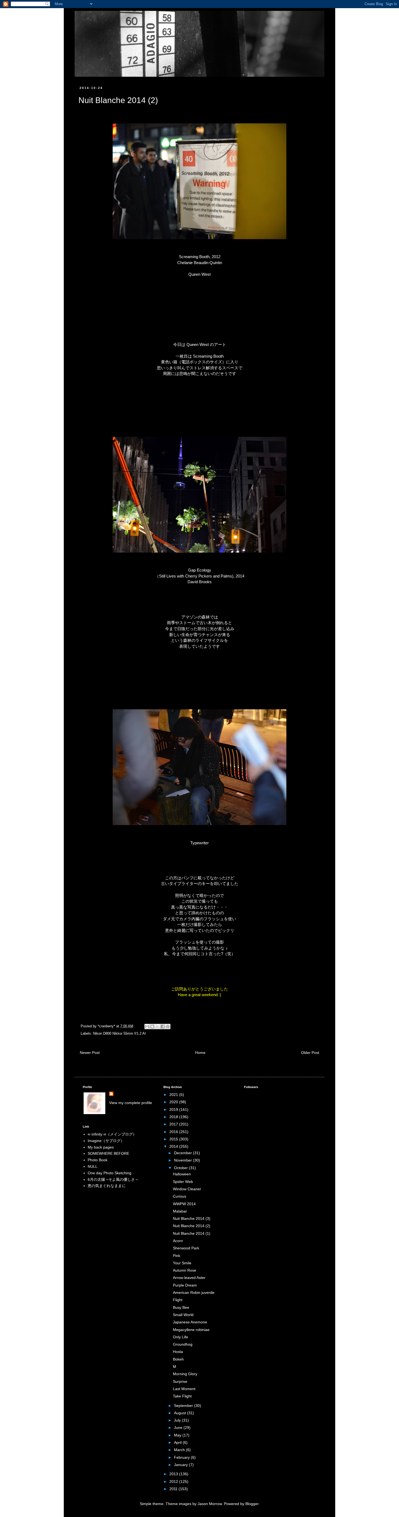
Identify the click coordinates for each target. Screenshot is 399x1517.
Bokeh (178, 1359)
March (180, 1450)
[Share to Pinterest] (167, 1026)
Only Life (180, 1337)
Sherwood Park (186, 1248)
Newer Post (90, 1052)
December (183, 1153)
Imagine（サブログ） (106, 1140)
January (181, 1465)
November (183, 1160)
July (178, 1420)
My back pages (101, 1147)
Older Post (310, 1052)
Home (200, 1052)
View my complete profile (130, 1103)
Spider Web (183, 1181)
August (180, 1413)
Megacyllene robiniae (191, 1329)
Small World (183, 1315)
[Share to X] (157, 1026)
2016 (174, 1132)
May (178, 1435)
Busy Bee (181, 1307)
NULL (92, 1166)
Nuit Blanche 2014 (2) (191, 1226)
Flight (177, 1300)
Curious (179, 1196)
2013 (174, 1474)
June (178, 1427)
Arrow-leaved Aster (189, 1277)
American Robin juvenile (193, 1292)
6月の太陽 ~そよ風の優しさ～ (113, 1179)
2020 (174, 1102)
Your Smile (182, 1263)
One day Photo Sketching (109, 1173)
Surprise (180, 1381)
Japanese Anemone (190, 1322)
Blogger (251, 1504)
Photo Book (97, 1160)
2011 (174, 1489)
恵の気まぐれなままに (107, 1186)
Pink (176, 1255)
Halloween (182, 1174)
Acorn (178, 1241)
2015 (174, 1139)
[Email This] (147, 1026)
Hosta (178, 1351)
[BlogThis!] (152, 1026)
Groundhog (182, 1344)
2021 (174, 1094)
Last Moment (184, 1389)
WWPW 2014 (184, 1204)
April (178, 1442)
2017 (174, 1124)
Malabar (180, 1211)
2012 (174, 1481)
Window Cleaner (187, 1189)
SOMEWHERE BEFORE (108, 1153)
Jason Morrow (210, 1504)
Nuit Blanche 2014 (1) (191, 1233)
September (184, 1405)
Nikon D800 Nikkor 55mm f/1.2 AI (119, 1033)
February (182, 1457)
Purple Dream (185, 1285)
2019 (174, 1109)
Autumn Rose (184, 1270)
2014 (174, 1146)
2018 (174, 1117)
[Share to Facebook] (162, 1026)
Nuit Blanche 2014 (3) (191, 1218)
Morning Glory (185, 1374)
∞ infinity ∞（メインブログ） (112, 1134)
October (181, 1168)
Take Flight (182, 1396)
